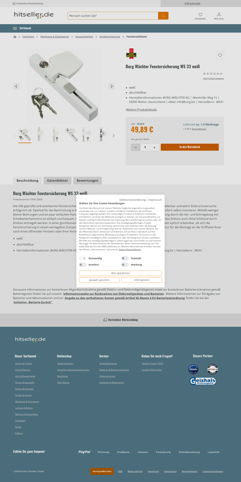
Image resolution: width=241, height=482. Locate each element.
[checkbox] (82, 258)
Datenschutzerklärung (132, 199)
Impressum (155, 199)
